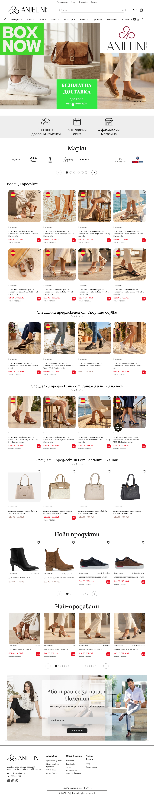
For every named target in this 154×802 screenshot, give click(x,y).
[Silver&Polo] (137, 160)
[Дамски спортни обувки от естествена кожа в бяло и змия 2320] (129, 338)
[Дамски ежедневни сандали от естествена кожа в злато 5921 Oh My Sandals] (59, 412)
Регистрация (62, 2)
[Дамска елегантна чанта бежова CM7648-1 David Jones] (94, 486)
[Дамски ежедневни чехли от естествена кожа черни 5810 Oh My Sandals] (129, 264)
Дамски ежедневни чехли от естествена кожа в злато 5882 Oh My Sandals (93, 649)
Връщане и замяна (54, 761)
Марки (83, 19)
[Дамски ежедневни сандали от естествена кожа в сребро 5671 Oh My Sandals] (59, 206)
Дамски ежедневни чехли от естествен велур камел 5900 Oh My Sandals (94, 439)
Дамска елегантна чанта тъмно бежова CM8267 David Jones (57, 512)
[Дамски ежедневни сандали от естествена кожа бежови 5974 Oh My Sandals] (59, 264)
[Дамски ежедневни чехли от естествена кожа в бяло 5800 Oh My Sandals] (24, 206)
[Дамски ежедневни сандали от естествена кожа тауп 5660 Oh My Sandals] (94, 206)
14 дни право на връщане (52, 765)
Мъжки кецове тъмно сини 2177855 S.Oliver (93, 577)
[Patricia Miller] (33, 160)
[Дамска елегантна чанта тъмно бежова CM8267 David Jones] (59, 486)
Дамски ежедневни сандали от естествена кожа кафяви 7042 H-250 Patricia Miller (23, 439)
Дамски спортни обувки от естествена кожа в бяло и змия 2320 (127, 365)
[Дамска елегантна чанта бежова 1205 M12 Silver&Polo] (24, 486)
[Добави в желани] (39, 191)
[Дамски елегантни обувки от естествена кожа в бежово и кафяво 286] (129, 628)
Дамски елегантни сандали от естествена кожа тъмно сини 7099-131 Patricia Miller (127, 439)
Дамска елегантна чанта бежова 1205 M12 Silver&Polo (22, 512)
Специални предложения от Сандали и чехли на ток (77, 386)
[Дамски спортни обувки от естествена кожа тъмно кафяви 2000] (24, 338)
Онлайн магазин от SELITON (77, 788)
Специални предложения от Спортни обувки (77, 312)
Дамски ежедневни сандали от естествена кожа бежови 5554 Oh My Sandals (93, 291)
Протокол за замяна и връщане (73, 772)
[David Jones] (120, 160)
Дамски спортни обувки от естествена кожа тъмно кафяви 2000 (23, 365)
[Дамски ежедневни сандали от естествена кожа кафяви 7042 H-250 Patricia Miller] (24, 412)
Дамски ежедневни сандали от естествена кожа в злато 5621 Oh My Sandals (58, 649)
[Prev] (59, 172)
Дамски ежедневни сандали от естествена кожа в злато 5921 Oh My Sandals (58, 439)
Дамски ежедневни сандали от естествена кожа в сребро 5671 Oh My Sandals (58, 233)
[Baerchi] (85, 160)
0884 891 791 (16, 776)
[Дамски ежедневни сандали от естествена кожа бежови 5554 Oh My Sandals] (94, 264)
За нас (68, 767)
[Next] (94, 172)
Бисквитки (70, 764)
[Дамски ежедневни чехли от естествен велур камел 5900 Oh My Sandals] (94, 412)
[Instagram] (138, 19)
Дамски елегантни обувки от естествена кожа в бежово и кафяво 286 (129, 649)
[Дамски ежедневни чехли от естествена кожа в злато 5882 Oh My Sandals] (94, 628)
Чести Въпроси (90, 757)
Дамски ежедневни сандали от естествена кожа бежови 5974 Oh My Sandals (58, 291)
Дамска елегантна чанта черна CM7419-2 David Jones (127, 512)
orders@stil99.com (18, 773)
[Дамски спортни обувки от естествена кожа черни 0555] (94, 338)
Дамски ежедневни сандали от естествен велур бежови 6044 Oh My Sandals (23, 291)
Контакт (70, 761)
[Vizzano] (50, 160)
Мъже (41, 19)
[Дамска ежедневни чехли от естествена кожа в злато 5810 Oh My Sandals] (24, 628)
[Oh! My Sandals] (15, 160)
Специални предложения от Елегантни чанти (77, 460)
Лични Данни (51, 773)
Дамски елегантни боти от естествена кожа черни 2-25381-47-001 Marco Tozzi (24, 578)
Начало (5, 19)
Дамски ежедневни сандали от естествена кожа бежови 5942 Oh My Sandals (128, 233)
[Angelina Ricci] (68, 160)
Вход (73, 2)
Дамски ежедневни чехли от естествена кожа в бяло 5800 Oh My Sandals (23, 233)
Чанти (54, 19)
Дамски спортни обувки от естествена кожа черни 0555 (91, 364)
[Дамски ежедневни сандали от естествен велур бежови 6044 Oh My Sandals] (24, 264)
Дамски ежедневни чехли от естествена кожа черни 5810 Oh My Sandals (129, 291)
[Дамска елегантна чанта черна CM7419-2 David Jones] (129, 486)
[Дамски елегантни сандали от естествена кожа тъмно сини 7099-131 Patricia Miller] (129, 412)
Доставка (51, 756)
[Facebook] (134, 19)
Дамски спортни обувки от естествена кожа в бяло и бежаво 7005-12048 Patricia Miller (58, 365)
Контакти (112, 19)
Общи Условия (74, 756)
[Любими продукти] (135, 10)
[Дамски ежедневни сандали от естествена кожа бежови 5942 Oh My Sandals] (129, 206)
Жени (29, 19)
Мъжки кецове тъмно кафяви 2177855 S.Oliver (129, 577)
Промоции (98, 19)
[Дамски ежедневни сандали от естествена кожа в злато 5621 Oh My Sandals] (59, 628)
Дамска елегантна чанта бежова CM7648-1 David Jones (92, 512)
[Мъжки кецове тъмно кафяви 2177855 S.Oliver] (129, 556)
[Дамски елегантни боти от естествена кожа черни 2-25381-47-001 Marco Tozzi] (24, 556)
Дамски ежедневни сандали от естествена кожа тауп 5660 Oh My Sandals (94, 233)
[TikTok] (142, 19)
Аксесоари (68, 19)
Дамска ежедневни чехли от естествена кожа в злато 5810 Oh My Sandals (23, 649)
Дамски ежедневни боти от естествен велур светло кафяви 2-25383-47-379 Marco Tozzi (59, 578)
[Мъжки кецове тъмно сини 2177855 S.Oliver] (94, 556)
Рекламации (51, 770)
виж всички (77, 316)
